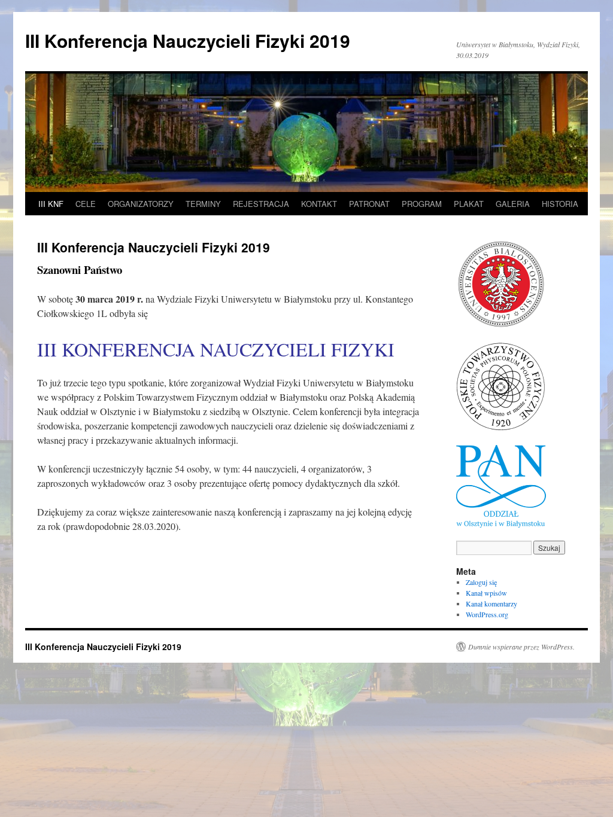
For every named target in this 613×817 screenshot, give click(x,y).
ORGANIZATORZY (141, 203)
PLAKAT (469, 203)
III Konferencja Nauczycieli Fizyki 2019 (187, 40)
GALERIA (513, 203)
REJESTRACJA (261, 203)
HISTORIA (560, 203)
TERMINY (203, 203)
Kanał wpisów (486, 592)
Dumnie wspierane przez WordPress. (521, 646)
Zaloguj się (481, 582)
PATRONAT (369, 203)
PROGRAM (422, 203)
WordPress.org (487, 614)
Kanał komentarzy (491, 603)
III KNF (50, 203)
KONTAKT (319, 203)
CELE (85, 203)
